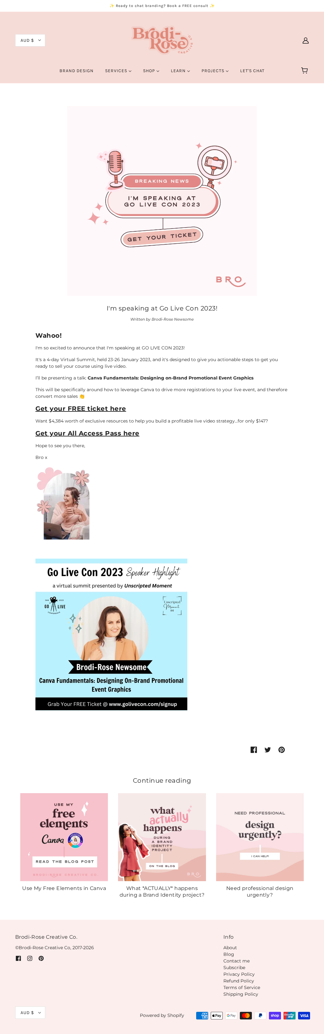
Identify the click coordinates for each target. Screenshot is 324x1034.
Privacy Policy (239, 974)
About (230, 947)
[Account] (305, 40)
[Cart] (305, 71)
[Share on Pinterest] (282, 749)
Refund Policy (238, 981)
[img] (18, 958)
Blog (228, 954)
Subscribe (234, 967)
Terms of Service (241, 987)
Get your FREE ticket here (80, 408)
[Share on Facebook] (254, 749)
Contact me (236, 961)
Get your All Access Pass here (87, 433)
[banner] (162, 40)
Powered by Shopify (162, 1015)
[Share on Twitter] (268, 749)
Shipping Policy (240, 994)
